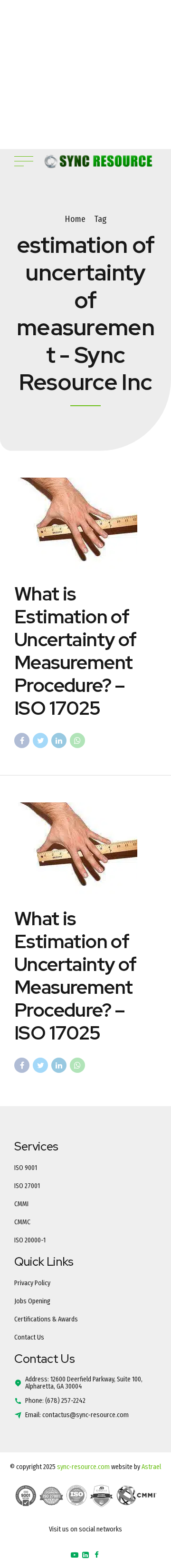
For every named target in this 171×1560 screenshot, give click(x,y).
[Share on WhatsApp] (77, 740)
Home (75, 219)
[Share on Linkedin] (58, 740)
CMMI (21, 1204)
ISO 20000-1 (30, 1240)
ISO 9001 (25, 1168)
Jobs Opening (32, 1301)
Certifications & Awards (46, 1319)
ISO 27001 (27, 1186)
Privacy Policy (32, 1283)
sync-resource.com (83, 1467)
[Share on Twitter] (40, 740)
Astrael (151, 1467)
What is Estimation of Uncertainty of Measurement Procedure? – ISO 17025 (75, 650)
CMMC (22, 1222)
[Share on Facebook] (21, 740)
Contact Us (29, 1337)
